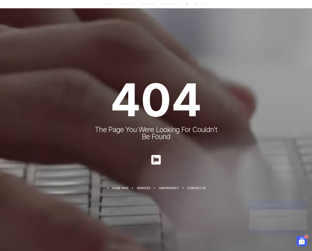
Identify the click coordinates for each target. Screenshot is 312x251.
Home (109, 4)
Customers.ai (271, 231)
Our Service (127, 4)
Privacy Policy (170, 4)
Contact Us (148, 4)
